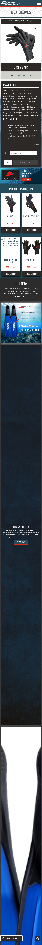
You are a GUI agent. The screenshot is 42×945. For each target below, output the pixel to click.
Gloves (21, 20)
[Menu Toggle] (39, 3)
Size (6, 153)
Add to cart (25, 162)
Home (10, 20)
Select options (10, 230)
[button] (36, 29)
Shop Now (21, 542)
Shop (16, 20)
